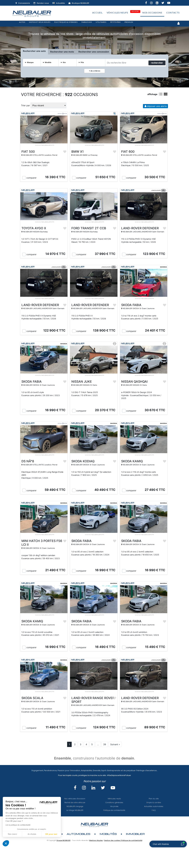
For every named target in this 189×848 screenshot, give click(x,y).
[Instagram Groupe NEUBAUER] (153, 3)
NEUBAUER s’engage (75, 806)
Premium (129, 22)
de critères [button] (95, 71)
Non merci (12, 834)
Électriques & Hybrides (65, 22)
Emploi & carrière (154, 802)
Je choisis (32, 834)
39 (104, 744)
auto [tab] (43, 51)
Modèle (48, 62)
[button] (5, 843)
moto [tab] (71, 51)
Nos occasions (152, 12)
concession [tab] (103, 51)
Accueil (97, 12)
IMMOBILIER (135, 833)
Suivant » (115, 744)
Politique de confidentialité (114, 810)
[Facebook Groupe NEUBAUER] (147, 3)
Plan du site (154, 798)
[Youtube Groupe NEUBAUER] (170, 3)
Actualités (60, 3)
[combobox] (126, 62)
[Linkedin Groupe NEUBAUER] (158, 3)
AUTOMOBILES (78, 833)
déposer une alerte (157, 106)
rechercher (157, 63)
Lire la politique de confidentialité (18, 825)
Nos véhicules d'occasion (74, 798)
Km (64, 62)
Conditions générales (114, 802)
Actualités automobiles (153, 806)
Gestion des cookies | (112, 840)
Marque (30, 62)
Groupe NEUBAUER (63, 840)
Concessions (24, 3)
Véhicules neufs (117, 12)
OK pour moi (51, 834)
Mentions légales (96, 840)
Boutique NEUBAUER (80, 3)
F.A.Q (154, 810)
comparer (31, 177)
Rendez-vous (43, 3)
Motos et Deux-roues (39, 22)
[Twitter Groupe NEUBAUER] (164, 3)
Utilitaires (101, 22)
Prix (82, 62)
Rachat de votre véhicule (74, 802)
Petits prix (115, 22)
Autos (22, 22)
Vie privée (114, 806)
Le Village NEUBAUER (74, 810)
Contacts (173, 12)
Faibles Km (86, 22)
